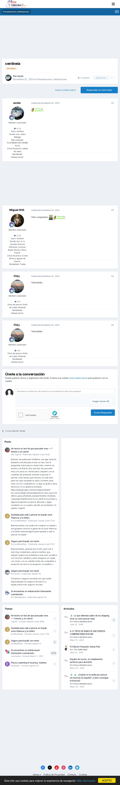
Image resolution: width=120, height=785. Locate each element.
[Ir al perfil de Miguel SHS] (17, 220)
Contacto (71, 774)
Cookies (83, 774)
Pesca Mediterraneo (83, 621)
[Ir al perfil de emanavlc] (7, 664)
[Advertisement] (60, 38)
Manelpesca (20, 597)
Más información (86, 780)
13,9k (18, 235)
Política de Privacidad (54, 774)
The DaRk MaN (80, 649)
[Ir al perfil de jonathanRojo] (7, 516)
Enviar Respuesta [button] (103, 412)
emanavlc (15, 665)
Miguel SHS (16, 209)
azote (20, 76)
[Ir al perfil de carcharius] (7, 651)
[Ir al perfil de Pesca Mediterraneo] (66, 616)
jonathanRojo (21, 520)
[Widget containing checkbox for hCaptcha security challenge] (38, 415)
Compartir (84, 78)
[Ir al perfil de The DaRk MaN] (66, 648)
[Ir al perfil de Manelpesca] (7, 592)
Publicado (36, 454)
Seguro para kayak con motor (25, 541)
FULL (17, 276)
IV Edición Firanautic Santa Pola (85, 647)
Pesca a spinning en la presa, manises (29, 663)
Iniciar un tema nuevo (65, 90)
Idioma (36, 774)
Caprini (18, 454)
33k (18, 301)
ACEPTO (107, 780)
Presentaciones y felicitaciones (52, 79)
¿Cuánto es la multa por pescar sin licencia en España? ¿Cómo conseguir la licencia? (89, 678)
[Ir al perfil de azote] (8, 77)
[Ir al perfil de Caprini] (7, 449)
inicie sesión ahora (79, 378)
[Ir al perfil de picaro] (7, 572)
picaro (17, 574)
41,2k (18, 128)
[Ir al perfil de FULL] (17, 286)
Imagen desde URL (101, 401)
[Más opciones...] (112, 103)
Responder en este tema (99, 90)
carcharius (16, 656)
